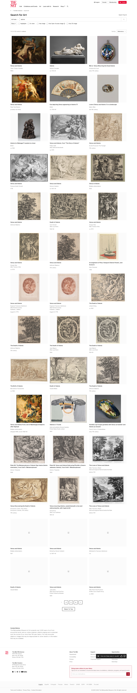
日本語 (78, 684)
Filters (13, 23)
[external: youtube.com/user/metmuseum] (24, 671)
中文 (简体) (89, 684)
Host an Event (94, 656)
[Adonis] (68, 50)
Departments (72, 654)
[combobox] (70, 19)
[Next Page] (80, 602)
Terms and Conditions (16, 690)
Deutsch (72, 684)
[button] (64, 23)
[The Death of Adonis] (108, 287)
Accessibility (72, 656)
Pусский (96, 684)
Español (47, 684)
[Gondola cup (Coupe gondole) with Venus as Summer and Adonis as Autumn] (108, 409)
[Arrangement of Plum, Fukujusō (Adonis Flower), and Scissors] (108, 247)
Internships (114, 661)
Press (70, 661)
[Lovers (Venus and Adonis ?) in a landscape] (108, 89)
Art (40, 6)
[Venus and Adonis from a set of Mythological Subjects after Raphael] (29, 409)
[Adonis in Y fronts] (68, 409)
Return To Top (68, 609)
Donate (104, 2)
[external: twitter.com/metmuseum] (15, 671)
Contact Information (36, 690)
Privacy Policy (26, 690)
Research (56, 6)
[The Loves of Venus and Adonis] (108, 449)
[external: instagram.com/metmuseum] (19, 671)
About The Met (73, 652)
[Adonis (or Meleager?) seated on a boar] (29, 127)
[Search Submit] (124, 19)
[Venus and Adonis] (29, 50)
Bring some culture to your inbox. (81, 668)
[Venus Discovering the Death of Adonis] (29, 490)
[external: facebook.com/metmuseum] (13, 671)
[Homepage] (13, 4)
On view (32, 23)
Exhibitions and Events (30, 6)
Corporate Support (96, 659)
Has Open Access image (56, 23)
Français (60, 684)
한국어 (83, 684)
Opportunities (115, 652)
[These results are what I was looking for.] (121, 656)
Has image (42, 23)
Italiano (66, 684)
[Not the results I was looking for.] (124, 656)
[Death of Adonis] (68, 206)
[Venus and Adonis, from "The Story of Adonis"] (68, 127)
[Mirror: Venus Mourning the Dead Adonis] (108, 50)
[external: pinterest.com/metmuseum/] (17, 671)
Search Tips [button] (122, 15)
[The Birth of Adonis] (29, 370)
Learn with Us (47, 6)
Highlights (23, 23)
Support (93, 652)
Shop (62, 6)
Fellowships (115, 659)
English (41, 684)
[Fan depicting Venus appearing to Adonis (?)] (68, 89)
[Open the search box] (67, 6)
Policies (71, 659)
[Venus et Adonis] (108, 168)
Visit (20, 6)
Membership (112, 2)
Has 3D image (73, 23)
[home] (11, 10)
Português (53, 684)
